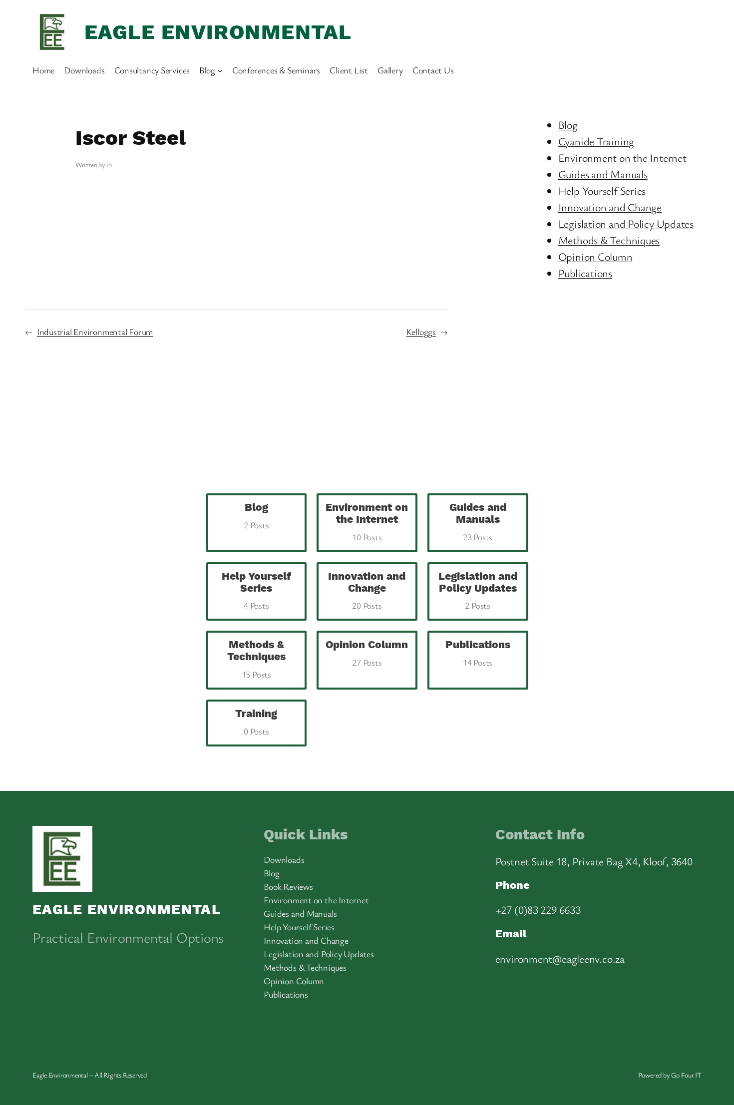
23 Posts (477, 522)
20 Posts (366, 591)
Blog (568, 124)
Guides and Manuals (603, 174)
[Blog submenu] (220, 70)
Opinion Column (595, 256)
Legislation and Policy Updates (626, 223)
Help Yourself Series (602, 190)
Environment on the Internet (622, 157)
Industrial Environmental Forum (95, 332)
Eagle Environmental (218, 31)
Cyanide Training (596, 141)
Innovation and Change (610, 207)
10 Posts (367, 522)
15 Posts (256, 659)
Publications (585, 273)
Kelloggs (421, 332)
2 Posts (477, 591)
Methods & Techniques (609, 240)
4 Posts (256, 591)
